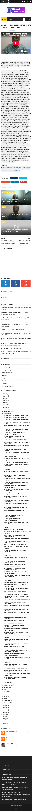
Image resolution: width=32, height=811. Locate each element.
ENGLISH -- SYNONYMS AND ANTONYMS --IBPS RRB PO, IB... (16, 602)
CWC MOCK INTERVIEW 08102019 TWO (15, 615)
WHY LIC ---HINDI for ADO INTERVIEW (15, 544)
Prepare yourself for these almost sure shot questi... (17, 532)
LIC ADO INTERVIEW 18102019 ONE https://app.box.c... (13, 519)
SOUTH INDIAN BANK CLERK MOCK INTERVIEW (17, 539)
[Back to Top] (16, 809)
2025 (4, 394)
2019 (3, 407)
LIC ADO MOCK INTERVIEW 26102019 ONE (15, 440)
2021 (3, 403)
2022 (4, 400)
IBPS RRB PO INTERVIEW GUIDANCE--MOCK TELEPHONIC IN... (16, 446)
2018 (3, 705)
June (5, 692)
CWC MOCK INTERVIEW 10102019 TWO (15, 592)
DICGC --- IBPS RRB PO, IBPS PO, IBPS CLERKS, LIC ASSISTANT (16, 215)
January (6, 703)
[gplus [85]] (27, 1)
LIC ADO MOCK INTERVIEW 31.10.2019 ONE (16, 420)
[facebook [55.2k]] (22, 1)
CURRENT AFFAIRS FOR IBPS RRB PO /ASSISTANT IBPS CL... (14, 654)
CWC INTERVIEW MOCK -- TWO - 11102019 (16, 582)
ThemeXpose (19, 805)
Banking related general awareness (11, 370)
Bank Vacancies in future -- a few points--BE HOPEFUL (17, 681)
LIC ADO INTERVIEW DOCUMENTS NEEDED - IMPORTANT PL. (16, 482)
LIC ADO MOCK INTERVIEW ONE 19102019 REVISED (15, 504)
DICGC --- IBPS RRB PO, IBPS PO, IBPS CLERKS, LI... (17, 606)
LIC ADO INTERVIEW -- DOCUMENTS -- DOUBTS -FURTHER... (15, 455)
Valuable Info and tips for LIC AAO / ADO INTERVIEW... (16, 497)
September (7, 685)
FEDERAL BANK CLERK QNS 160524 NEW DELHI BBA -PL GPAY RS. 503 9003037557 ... (16, 352)
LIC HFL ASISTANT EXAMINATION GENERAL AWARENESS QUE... (16, 589)
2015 (3, 712)
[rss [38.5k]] (30, 1)
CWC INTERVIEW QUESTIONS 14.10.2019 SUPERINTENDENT (15, 558)
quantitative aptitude (7, 386)
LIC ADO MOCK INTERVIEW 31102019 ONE (15, 417)
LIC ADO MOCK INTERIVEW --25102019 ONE (16, 453)
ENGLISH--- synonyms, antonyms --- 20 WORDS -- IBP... (16, 625)
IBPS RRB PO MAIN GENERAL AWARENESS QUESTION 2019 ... (15, 572)
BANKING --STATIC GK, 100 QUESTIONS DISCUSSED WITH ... (15, 665)
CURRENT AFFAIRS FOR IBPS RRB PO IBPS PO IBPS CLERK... (16, 640)
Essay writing (5, 378)
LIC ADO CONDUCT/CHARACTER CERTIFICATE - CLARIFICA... (17, 465)
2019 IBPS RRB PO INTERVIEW (8, 192)
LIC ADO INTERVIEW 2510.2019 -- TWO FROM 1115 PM (17, 449)
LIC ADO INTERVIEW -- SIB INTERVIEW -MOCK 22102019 (17, 479)
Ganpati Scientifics (11, 731)
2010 (3, 721)
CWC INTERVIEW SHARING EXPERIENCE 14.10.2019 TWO (15, 561)
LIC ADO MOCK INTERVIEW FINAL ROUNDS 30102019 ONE (16, 429)
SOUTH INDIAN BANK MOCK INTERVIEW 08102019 (15, 617)
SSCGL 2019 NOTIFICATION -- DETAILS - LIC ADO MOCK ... (16, 472)
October (6, 413)
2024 (4, 396)
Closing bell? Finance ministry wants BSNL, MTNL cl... (17, 609)
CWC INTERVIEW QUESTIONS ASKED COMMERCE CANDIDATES (14, 565)
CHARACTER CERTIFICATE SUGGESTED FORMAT (15, 468)
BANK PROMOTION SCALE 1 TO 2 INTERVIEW (13, 330)
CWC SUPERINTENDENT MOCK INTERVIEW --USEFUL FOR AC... (17, 643)
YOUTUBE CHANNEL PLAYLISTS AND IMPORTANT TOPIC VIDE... (14, 647)
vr (6, 737)
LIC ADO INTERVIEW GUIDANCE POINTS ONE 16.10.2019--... (16, 554)
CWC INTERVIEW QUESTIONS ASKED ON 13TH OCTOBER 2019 (17, 576)
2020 (4, 405)
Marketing (4, 381)
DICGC (19, 30)
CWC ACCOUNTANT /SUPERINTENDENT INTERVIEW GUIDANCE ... (15, 650)
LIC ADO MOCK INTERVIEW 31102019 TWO (16, 415)
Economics (4, 375)
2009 (4, 723)
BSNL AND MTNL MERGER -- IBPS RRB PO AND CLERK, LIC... (17, 422)
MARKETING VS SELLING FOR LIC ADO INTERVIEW (14, 475)
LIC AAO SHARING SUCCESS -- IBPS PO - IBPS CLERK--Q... (17, 674)
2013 (3, 716)
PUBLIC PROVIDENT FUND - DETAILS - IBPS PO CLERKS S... (17, 661)
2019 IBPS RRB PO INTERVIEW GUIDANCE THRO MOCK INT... (17, 442)
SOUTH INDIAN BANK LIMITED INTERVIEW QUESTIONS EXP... (15, 486)
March (6, 698)
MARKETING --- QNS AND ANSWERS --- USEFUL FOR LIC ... (15, 535)
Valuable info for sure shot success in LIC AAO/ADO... (16, 500)
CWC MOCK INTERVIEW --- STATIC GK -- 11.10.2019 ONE (16, 585)
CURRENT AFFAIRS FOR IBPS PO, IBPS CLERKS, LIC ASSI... (17, 636)
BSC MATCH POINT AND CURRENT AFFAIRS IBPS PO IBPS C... (17, 658)
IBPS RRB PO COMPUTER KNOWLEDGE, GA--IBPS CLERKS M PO (16, 629)
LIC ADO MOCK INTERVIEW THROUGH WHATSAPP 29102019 (14, 433)
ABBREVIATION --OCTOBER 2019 (13, 529)
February (7, 700)
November (7, 411)
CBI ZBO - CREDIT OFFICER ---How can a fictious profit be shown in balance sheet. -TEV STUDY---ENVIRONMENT (15, 324)
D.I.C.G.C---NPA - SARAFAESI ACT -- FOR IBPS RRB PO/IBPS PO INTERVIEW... (15, 200)
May (5, 694)
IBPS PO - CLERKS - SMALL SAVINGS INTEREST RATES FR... (17, 670)
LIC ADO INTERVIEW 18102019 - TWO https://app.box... (14, 515)
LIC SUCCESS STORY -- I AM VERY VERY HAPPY (17, 668)
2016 (3, 710)
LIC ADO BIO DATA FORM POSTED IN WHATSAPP (14, 437)
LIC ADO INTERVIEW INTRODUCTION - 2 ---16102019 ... (16, 551)
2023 (4, 398)
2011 (3, 719)
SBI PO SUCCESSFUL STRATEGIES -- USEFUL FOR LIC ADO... (16, 490)
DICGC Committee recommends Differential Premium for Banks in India (15, 230)
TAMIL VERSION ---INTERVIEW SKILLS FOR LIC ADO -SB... (17, 523)
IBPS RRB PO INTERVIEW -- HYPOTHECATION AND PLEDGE (17, 426)
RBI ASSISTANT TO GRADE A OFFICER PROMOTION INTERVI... (14, 568)
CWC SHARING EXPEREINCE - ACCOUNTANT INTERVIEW (16, 579)
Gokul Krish (9, 743)
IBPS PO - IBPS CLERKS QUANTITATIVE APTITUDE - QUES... (15, 678)
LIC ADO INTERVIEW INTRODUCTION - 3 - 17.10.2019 (15, 541)
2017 (3, 708)
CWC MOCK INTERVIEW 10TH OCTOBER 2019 (17, 594)
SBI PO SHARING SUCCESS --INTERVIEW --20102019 (16, 507)
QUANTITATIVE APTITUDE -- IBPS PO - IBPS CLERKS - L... (16, 597)
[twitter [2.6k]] (25, 1)
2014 (3, 714)
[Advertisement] (16, 262)
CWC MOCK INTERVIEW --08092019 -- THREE (17, 613)
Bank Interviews (6, 367)
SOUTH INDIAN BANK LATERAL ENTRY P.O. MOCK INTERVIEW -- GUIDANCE (14, 313)
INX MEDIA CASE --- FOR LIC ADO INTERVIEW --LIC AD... (17, 526)
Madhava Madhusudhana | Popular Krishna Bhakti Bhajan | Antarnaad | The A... (16, 339)
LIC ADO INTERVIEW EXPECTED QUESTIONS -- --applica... (17, 459)
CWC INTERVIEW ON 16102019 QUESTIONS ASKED (16, 547)
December (7, 409)
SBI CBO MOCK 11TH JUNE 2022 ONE (11, 348)
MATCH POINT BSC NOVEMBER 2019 (14, 511)
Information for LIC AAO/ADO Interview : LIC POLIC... (17, 493)
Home (4, 19)
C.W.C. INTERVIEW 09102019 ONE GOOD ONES (17, 600)
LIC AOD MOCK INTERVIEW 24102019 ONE (16, 462)
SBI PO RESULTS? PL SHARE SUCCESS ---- (16, 513)
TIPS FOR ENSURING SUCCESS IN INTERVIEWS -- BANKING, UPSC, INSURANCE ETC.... (14, 344)
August (6, 687)
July (5, 689)
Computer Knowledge (7, 372)
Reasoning (4, 383)
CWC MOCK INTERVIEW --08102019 (14, 621)
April (5, 696)
